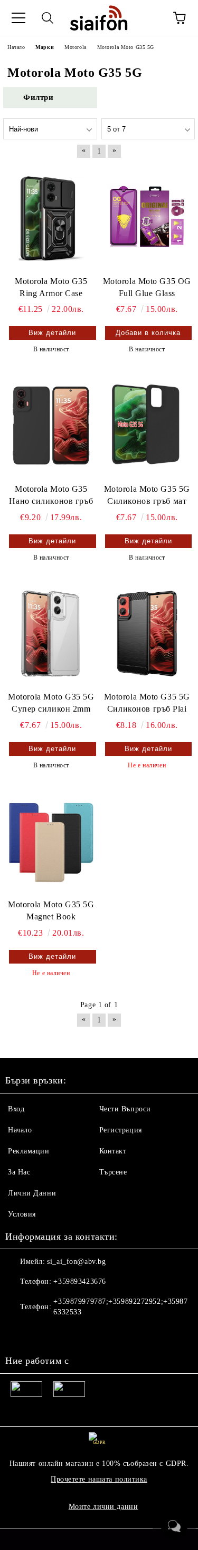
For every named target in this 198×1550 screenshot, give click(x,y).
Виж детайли (52, 333)
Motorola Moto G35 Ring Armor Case (51, 287)
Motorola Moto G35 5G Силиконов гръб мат (147, 494)
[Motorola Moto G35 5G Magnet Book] (51, 841)
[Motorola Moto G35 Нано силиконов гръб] (51, 425)
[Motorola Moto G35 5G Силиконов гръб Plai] (147, 633)
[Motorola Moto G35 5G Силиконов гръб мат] (147, 425)
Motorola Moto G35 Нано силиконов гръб (51, 494)
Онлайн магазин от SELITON (99, 1540)
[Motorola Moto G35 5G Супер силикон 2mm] (51, 633)
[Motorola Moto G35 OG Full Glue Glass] (147, 217)
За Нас (19, 1172)
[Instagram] (42, 1333)
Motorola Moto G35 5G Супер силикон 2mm (51, 702)
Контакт (113, 1151)
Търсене (113, 1172)
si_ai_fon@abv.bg (76, 1261)
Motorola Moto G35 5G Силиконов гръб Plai (147, 702)
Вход (16, 1109)
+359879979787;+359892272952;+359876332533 (120, 1307)
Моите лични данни (103, 1507)
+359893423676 (79, 1281)
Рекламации (29, 1151)
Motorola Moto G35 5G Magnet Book (51, 910)
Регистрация (120, 1130)
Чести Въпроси (125, 1109)
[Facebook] (19, 1333)
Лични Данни (32, 1193)
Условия (22, 1214)
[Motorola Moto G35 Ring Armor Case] (51, 217)
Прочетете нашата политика (99, 1479)
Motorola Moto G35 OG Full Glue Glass (147, 287)
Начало (20, 1130)
